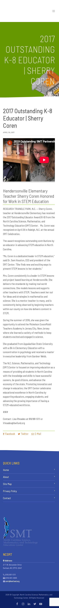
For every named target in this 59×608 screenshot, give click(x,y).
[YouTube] (40, 604)
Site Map (7, 483)
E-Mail (37, 433)
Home (6, 469)
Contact (7, 498)
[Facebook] (17, 604)
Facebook (10, 433)
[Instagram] (23, 604)
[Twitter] (35, 604)
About (6, 476)
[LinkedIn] (29, 604)
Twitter (24, 433)
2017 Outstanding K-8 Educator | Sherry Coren (27, 118)
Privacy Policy (10, 491)
